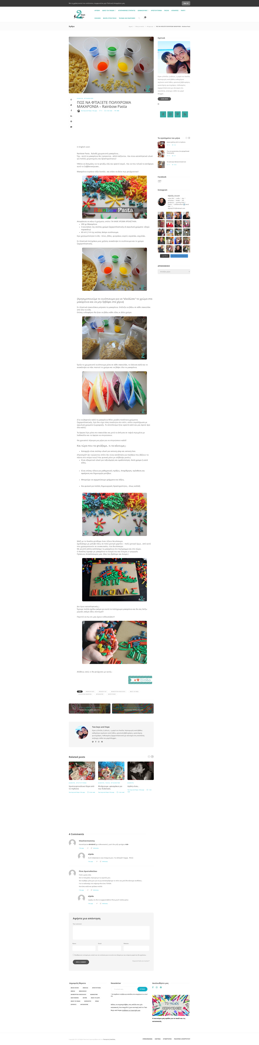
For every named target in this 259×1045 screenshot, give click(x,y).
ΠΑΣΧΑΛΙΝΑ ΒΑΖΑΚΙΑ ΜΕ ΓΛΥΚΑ (89, 710)
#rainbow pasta (90, 691)
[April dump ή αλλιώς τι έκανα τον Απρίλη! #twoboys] (178, 240)
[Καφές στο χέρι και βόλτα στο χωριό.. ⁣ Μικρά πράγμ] (186, 232)
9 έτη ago (111, 792)
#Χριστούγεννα (96, 988)
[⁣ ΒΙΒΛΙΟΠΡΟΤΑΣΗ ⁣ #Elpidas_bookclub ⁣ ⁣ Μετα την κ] (186, 240)
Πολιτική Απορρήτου (182, 1039)
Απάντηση (96, 848)
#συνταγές (73, 1004)
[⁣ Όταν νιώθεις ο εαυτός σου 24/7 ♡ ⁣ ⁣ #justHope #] (161, 249)
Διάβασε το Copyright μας (131, 1010)
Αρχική (131, 26)
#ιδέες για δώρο (95, 998)
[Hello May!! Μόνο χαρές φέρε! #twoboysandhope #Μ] (170, 240)
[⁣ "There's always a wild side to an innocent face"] (178, 224)
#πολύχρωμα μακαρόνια (85, 694)
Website (126, 943)
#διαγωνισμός (75, 998)
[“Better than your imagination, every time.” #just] (161, 215)
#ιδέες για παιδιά (134, 691)
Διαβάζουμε (142, 10)
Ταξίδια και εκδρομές (127, 18)
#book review (75, 988)
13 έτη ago (141, 790)
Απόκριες (174, 10)
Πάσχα (166, 10)
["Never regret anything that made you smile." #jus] (178, 215)
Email (99, 943)
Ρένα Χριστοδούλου (88, 871)
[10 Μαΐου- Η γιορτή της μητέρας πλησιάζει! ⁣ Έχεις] (186, 249)
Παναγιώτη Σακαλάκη (109, 1039)
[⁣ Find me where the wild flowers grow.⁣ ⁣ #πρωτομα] (161, 240)
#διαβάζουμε (94, 994)
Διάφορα (80, 98)
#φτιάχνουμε (99, 694)
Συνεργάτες (167, 1039)
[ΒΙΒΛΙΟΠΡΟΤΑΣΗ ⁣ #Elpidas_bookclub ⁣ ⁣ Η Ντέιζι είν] (170, 215)
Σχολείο (97, 18)
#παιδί (97, 1001)
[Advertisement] (115, 131)
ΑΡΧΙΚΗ (97, 10)
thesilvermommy (87, 841)
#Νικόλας (85, 988)
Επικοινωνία (147, 1039)
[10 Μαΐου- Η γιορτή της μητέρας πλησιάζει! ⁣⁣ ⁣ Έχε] (170, 249)
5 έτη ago (82, 792)
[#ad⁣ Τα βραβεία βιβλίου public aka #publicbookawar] (170, 232)
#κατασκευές (87, 1001)
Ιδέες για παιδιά (108, 10)
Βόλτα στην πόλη (109, 18)
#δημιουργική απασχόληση (118, 691)
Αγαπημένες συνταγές (126, 10)
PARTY (183, 10)
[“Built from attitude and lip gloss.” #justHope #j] (186, 215)
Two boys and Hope (86, 110)
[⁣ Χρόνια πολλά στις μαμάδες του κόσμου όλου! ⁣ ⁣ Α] (161, 232)
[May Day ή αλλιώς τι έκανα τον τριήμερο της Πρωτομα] (178, 232)
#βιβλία (73, 991)
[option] (82, 777)
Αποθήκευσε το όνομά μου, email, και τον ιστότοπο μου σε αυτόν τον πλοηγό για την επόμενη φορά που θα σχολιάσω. (110, 955)
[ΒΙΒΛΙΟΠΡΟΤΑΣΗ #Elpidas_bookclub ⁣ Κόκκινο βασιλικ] (161, 224)
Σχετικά (158, 1039)
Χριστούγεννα (156, 10)
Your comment (77, 924)
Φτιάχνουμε (150, 26)
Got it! (186, 3)
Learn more (164, 99)
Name (74, 943)
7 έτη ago (94, 110)
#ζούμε (85, 998)
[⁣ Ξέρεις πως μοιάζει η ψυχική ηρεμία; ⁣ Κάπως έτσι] (178, 249)
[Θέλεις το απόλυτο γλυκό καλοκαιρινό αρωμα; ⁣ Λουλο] (186, 224)
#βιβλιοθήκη (83, 991)
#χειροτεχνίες (112, 694)
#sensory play (102, 691)
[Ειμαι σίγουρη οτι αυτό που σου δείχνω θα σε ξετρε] (170, 224)
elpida (91, 854)
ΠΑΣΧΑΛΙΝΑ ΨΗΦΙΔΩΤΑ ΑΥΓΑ (133, 710)
